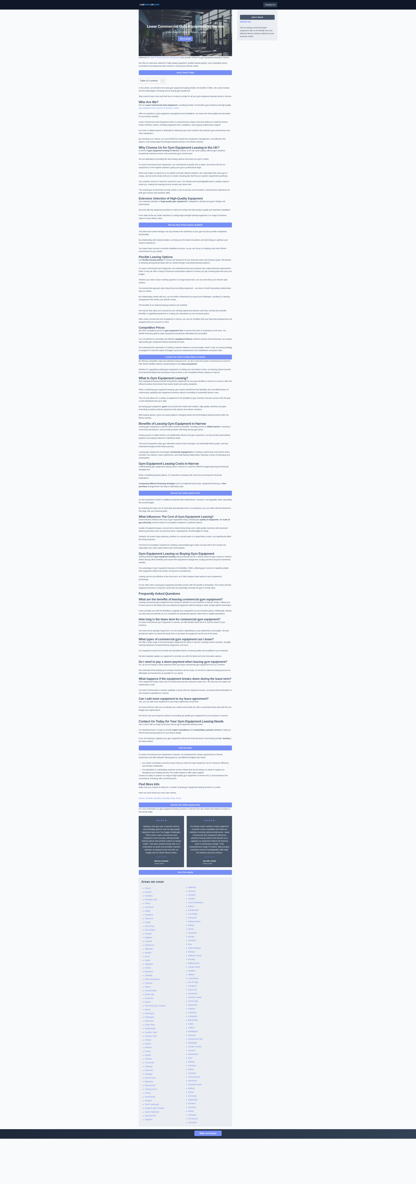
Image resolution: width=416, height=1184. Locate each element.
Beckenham (193, 1054)
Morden (191, 937)
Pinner (178, 798)
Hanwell (148, 934)
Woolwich (192, 1065)
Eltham (191, 1069)
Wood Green (150, 1078)
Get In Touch (257, 17)
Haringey (148, 1074)
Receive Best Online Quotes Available (185, 225)
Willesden (149, 949)
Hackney (192, 891)
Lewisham (192, 1012)
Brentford (149, 972)
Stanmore (149, 918)
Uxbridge (148, 975)
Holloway (149, 1066)
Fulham (148, 1040)
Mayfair (148, 1055)
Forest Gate (193, 1001)
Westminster (150, 1097)
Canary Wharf (194, 967)
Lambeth (192, 895)
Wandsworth (150, 1085)
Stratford (191, 971)
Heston (148, 968)
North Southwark (152, 1104)
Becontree (192, 1081)
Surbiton (191, 899)
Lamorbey (192, 1096)
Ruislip (147, 922)
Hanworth (149, 1070)
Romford (191, 1103)
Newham (192, 1035)
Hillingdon (149, 964)
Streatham (192, 933)
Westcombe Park (195, 1039)
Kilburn (148, 987)
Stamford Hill (150, 1116)
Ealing (147, 911)
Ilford (190, 1058)
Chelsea (148, 1059)
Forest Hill (192, 990)
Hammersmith (151, 991)
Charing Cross (151, 1089)
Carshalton (192, 1016)
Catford (191, 1028)
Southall (148, 941)
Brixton (191, 906)
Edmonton (192, 918)
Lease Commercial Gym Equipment (164, 57)
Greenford (149, 907)
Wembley (157, 798)
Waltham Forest (194, 956)
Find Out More (185, 748)
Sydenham (192, 1005)
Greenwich (192, 993)
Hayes (147, 960)
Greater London (194, 1047)
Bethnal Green (194, 921)
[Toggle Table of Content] (161, 81)
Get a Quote (185, 39)
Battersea (149, 1082)
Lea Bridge (192, 914)
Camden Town (151, 1032)
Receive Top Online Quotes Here (185, 493)
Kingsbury (149, 915)
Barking (191, 1062)
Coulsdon (192, 1073)
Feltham (148, 1047)
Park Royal (149, 926)
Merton (191, 929)
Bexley (191, 1111)
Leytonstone (193, 978)
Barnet (147, 1009)
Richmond (149, 1021)
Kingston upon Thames (154, 1108)
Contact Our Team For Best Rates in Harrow (185, 357)
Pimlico (148, 1093)
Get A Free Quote (185, 872)
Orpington (192, 1115)
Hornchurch (193, 1119)
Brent (147, 956)
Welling (191, 1088)
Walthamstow (193, 963)
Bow (190, 944)
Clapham (148, 1119)
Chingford (192, 986)
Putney (148, 1051)
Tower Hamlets (194, 948)
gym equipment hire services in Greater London (159, 108)
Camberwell (193, 910)
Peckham (192, 940)
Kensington (149, 1013)
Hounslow (149, 998)
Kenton (142, 798)
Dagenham (192, 1100)
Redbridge (192, 1043)
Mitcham (191, 952)
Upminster (192, 1122)
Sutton (191, 1024)
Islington (148, 1100)
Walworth (192, 887)
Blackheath (192, 1020)
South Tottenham (152, 1112)
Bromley (191, 959)
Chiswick (148, 983)
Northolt (149, 798)
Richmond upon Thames (155, 1006)
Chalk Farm (150, 1025)
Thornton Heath (194, 997)
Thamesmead (194, 1077)
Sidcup (191, 1092)
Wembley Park (168, 798)
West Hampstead (152, 979)
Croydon (191, 1050)
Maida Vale (149, 994)
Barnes (148, 1002)
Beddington (193, 1031)
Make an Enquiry (208, 1133)
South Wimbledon (195, 902)
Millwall (191, 974)
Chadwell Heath (195, 1084)
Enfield (191, 925)
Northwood (149, 945)
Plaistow (191, 1009)
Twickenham (150, 1028)
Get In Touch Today (185, 73)
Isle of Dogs (193, 982)
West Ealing (150, 930)
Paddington (149, 1017)
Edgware (148, 937)
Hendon (148, 953)
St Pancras (149, 1063)
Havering (192, 1107)
